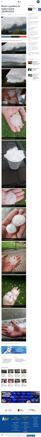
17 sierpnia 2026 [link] (35, 80)
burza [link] (5, 343)
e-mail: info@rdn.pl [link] (15, 430)
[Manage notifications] (2, 435)
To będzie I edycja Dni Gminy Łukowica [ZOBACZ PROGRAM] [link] (33, 28)
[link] (39, 9)
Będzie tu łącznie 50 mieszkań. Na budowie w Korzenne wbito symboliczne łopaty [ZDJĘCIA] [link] (36, 77)
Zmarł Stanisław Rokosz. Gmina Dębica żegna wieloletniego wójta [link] (33, 18)
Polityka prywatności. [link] (21, 435)
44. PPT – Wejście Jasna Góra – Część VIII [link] (10, 375)
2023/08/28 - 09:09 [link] (16, 14)
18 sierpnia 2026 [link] (35, 71)
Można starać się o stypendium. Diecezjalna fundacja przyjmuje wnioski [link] (36, 63)
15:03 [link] (31, 25)
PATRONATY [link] (35, 425)
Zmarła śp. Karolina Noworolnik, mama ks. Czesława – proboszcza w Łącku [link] (33, 54)
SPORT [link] (35, 420)
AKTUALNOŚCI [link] (35, 417)
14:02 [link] (34, 35)
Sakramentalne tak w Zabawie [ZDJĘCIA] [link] (36, 69)
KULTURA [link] (35, 421)
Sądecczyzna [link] (17, 343)
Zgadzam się (31, 435)
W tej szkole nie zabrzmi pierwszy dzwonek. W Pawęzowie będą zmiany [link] (33, 39)
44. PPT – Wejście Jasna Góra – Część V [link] (4, 385)
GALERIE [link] (21, 14)
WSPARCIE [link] (35, 426)
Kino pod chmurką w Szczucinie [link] (3, 375)
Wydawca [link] (9, 14)
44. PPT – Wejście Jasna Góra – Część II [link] (24, 385)
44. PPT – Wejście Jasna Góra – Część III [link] (17, 385)
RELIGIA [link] (35, 418)
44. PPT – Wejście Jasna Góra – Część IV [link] (10, 385)
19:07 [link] (31, 19)
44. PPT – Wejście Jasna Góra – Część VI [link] (24, 375)
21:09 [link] (34, 10)
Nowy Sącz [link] (11, 343)
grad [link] (7, 343)
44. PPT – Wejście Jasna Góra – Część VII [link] (17, 375)
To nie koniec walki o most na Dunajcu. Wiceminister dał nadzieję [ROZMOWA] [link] (33, 43)
